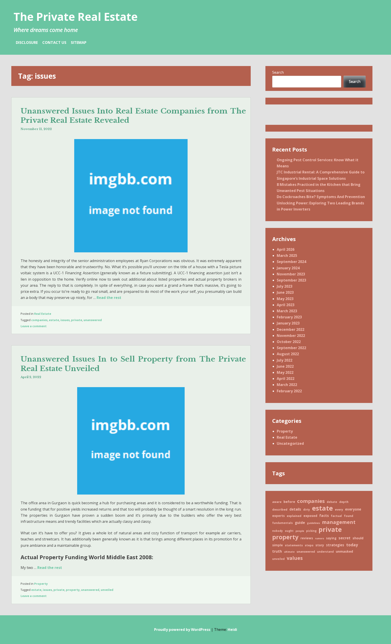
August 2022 (288, 353)
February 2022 (289, 390)
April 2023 (285, 304)
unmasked (344, 551)
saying (331, 538)
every (339, 509)
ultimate (289, 551)
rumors (319, 538)
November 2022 (291, 335)
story (319, 545)
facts (324, 515)
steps (309, 545)
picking (311, 531)
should (358, 538)
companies (39, 320)
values (295, 558)
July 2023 (284, 286)
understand (325, 551)
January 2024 (288, 267)
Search (278, 72)
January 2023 (288, 323)
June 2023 (285, 292)
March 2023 (287, 310)
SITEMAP (78, 42)
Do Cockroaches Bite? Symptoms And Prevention (321, 196)
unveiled (107, 590)
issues (65, 320)
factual (336, 516)
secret (344, 537)
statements (294, 545)
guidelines (313, 523)
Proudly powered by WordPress (182, 629)
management (338, 522)
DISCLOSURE (27, 42)
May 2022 (285, 372)
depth (343, 502)
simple (277, 545)
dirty (306, 509)
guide (300, 522)
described (279, 509)
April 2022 (285, 378)
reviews (306, 538)
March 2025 (287, 255)
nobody (277, 531)
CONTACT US (54, 42)
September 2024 (291, 261)
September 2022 (291, 347)
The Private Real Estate (76, 16)
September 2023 (291, 280)
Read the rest (109, 297)
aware (276, 502)
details (295, 509)
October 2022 (289, 341)
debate (332, 502)
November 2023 (291, 274)
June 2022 (285, 366)
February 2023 (289, 317)
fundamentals (282, 523)
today (352, 544)
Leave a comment (34, 326)
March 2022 (287, 384)
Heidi (232, 629)
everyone (353, 509)
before (289, 501)
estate (54, 320)
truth (277, 551)
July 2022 (284, 360)
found (348, 516)
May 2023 (285, 298)
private (76, 320)
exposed (310, 516)
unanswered (92, 320)
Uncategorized (290, 443)
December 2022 (290, 329)
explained (294, 516)
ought (289, 531)
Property (41, 584)
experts (278, 516)
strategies (335, 545)
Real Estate (42, 314)
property (73, 590)
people (300, 531)
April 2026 (285, 249)
